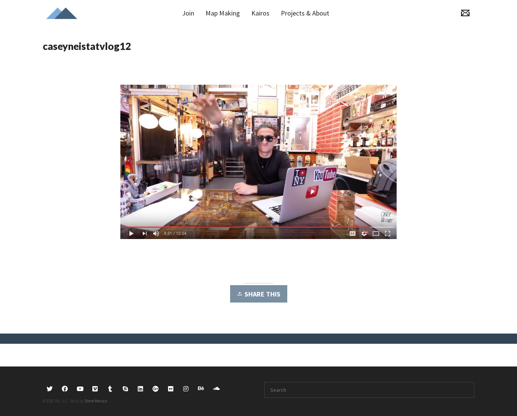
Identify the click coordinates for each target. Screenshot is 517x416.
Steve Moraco (95, 401)
